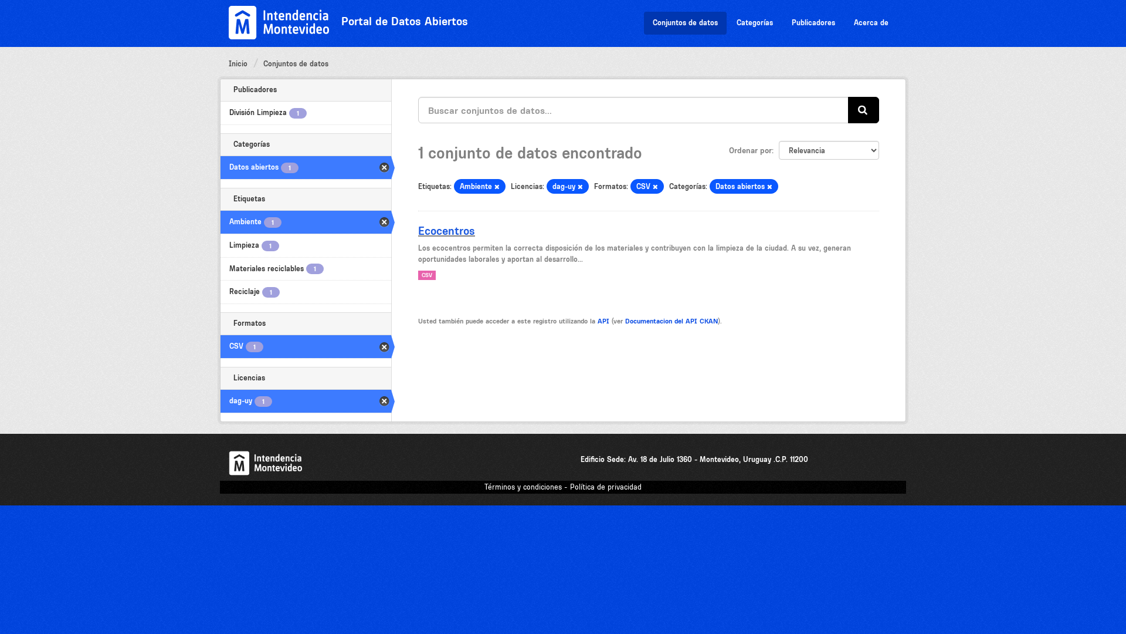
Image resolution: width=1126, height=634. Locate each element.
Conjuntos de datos (685, 22)
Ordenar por (750, 150)
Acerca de (871, 22)
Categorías (755, 22)
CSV (427, 275)
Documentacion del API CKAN (671, 321)
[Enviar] (863, 110)
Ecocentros (446, 231)
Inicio (238, 63)
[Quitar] (497, 187)
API (603, 321)
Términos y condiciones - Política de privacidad (563, 487)
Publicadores (813, 22)
